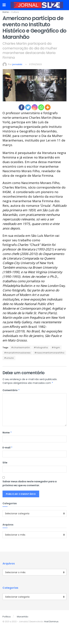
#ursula (9, 357)
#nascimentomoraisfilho (49, 352)
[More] (48, 107)
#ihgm (56, 347)
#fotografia (41, 347)
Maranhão (22, 616)
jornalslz (17, 64)
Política (7, 616)
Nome (7, 432)
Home (6, 12)
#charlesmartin (20, 347)
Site (5, 462)
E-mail (8, 447)
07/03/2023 (35, 64)
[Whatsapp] (41, 107)
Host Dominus (51, 621)
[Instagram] (35, 107)
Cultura (15, 12)
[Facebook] (21, 107)
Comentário (11, 390)
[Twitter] (28, 107)
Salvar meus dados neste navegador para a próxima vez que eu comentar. (30, 483)
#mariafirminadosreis (17, 352)
